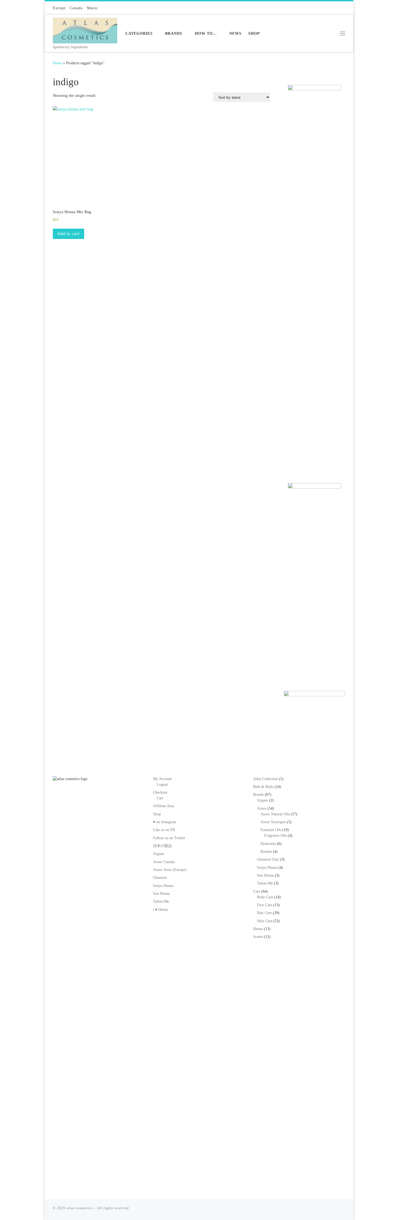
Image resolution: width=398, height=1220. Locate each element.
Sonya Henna (163, 886)
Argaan (158, 854)
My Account (162, 779)
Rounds (266, 851)
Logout (162, 785)
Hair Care (264, 913)
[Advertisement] (314, 386)
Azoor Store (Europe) (170, 870)
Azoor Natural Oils (275, 814)
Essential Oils (270, 830)
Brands (258, 795)
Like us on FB (164, 830)
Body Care (265, 897)
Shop (157, 814)
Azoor (261, 808)
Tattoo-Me (161, 901)
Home (57, 63)
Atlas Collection (265, 779)
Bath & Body (263, 787)
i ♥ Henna (160, 910)
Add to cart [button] (68, 233)
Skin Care (264, 921)
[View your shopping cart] (342, 7)
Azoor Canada (164, 862)
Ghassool (160, 878)
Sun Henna (161, 894)
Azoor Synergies (273, 822)
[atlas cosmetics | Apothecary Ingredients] (85, 29)
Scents (258, 937)
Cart (160, 798)
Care (256, 891)
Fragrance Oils (275, 835)
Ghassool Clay (268, 859)
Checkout (160, 792)
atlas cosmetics (80, 1208)
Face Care (264, 905)
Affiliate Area (163, 806)
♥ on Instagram (164, 822)
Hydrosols (268, 844)
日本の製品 (162, 846)
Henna (258, 929)
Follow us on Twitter (169, 838)
